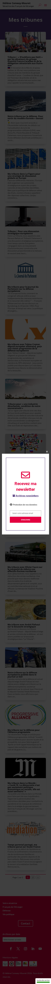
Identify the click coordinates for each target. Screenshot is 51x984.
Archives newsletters (27, 495)
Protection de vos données (25, 505)
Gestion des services (43, 980)
